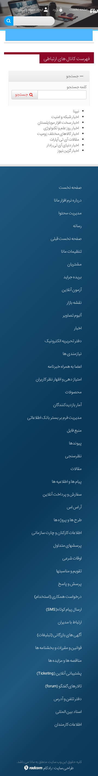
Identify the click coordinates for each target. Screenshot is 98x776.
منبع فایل (74, 430)
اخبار (78, 328)
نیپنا (76, 111)
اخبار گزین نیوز (68, 151)
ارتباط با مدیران (70, 622)
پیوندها (75, 443)
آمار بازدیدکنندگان (67, 405)
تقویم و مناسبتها (69, 571)
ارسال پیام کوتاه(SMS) (64, 609)
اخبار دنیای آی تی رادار (63, 145)
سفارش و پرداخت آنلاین (62, 494)
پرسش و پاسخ (70, 584)
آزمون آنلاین (72, 290)
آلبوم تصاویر (72, 315)
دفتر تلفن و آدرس (68, 699)
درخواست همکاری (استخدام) (58, 596)
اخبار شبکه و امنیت (65, 117)
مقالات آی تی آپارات (64, 140)
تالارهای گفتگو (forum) (63, 686)
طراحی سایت (64, 768)
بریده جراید (72, 277)
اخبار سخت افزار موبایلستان (58, 123)
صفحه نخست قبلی (66, 239)
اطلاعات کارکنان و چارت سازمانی (57, 533)
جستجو (72, 76)
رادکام (47, 768)
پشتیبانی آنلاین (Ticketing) (59, 673)
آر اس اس (74, 507)
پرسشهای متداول (67, 545)
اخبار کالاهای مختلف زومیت (58, 134)
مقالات (76, 469)
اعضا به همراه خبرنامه (65, 366)
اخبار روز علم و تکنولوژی (61, 128)
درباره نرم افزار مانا (68, 200)
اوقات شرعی (72, 558)
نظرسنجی (73, 456)
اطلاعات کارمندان (68, 724)
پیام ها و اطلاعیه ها (67, 481)
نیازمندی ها (72, 354)
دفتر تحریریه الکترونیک (63, 341)
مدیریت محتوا (70, 213)
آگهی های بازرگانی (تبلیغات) (59, 635)
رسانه (77, 226)
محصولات (73, 392)
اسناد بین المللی (69, 712)
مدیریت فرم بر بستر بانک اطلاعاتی (54, 418)
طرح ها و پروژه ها (68, 520)
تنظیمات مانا (71, 251)
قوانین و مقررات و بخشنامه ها (58, 648)
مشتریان (74, 264)
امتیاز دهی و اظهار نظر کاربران (59, 379)
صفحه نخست (70, 187)
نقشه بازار (74, 302)
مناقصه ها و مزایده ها (65, 660)
